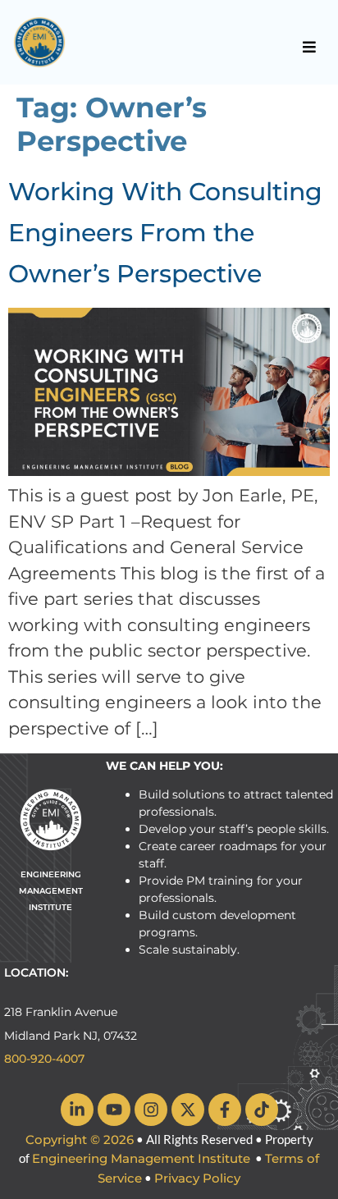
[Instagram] (151, 1109)
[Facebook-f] (224, 1109)
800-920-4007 (44, 1058)
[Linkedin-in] (77, 1109)
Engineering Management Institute (141, 1158)
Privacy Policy (197, 1178)
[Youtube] (114, 1109)
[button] (310, 47)
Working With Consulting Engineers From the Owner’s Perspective (165, 232)
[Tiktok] (261, 1109)
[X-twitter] (187, 1109)
